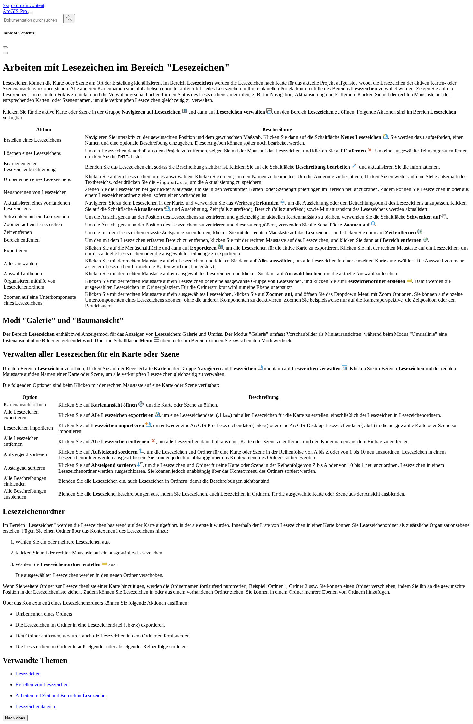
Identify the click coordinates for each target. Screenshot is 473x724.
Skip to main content (23, 5)
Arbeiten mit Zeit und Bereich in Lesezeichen (61, 695)
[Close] (5, 47)
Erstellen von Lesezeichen (42, 684)
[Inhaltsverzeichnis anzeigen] (5, 53)
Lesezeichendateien (35, 706)
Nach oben (15, 718)
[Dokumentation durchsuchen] (69, 18)
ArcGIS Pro (15, 11)
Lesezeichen (28, 673)
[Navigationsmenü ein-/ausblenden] (30, 13)
